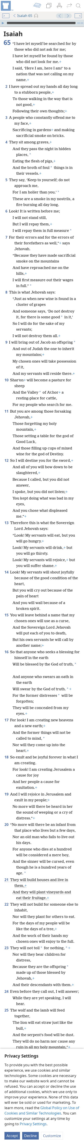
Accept (12, 1135)
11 (6, 411)
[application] (42, 23)
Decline (30, 1135)
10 (6, 380)
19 (6, 794)
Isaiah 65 (24, 15)
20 (6, 824)
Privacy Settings (33, 1123)
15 (6, 615)
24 (6, 991)
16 (6, 651)
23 (6, 947)
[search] (78, 5)
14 (6, 572)
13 (6, 522)
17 (6, 720)
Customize (52, 1135)
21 (6, 879)
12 (6, 460)
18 (6, 757)
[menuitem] (7, 6)
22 (6, 904)
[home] (7, 6)
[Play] (3, 23)
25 (6, 1010)
